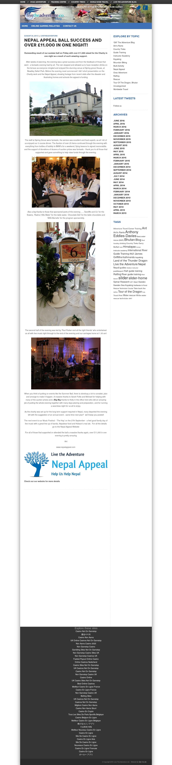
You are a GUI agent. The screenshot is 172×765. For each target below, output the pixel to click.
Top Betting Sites (91, 7)
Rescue (116, 79)
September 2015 (122, 142)
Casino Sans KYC (75, 7)
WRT (130, 298)
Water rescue (129, 295)
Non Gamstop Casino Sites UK (86, 652)
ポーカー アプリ (86, 754)
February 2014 (121, 191)
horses (138, 247)
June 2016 (119, 120)
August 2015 (120, 145)
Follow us (117, 105)
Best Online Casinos (86, 683)
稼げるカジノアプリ (86, 723)
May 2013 (118, 207)
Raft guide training (133, 270)
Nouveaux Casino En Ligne (86, 745)
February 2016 (121, 130)
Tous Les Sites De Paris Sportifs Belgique (86, 714)
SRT (131, 282)
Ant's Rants (118, 45)
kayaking (139, 257)
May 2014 (118, 182)
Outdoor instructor (132, 268)
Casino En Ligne (86, 733)
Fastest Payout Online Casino (86, 659)
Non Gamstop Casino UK (86, 674)
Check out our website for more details (42, 481)
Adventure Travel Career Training (127, 228)
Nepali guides (119, 267)
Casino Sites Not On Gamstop (86, 665)
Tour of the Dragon (130, 291)
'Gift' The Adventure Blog (124, 42)
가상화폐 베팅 (86, 726)
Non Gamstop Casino (86, 646)
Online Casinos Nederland (86, 662)
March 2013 (119, 213)
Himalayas (129, 246)
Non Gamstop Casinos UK (86, 655)
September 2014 (122, 170)
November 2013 (122, 201)
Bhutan (129, 239)
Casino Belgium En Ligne (86, 717)
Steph (136, 282)
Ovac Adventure (120, 72)
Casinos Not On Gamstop (31, 7)
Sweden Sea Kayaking (123, 285)
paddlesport (118, 271)
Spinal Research (121, 281)
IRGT (132, 253)
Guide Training (119, 52)
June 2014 (119, 179)
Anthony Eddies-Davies (125, 233)
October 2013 (121, 204)
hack (121, 247)
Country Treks (119, 49)
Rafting (116, 76)
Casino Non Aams (86, 637)
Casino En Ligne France (86, 689)
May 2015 (118, 151)
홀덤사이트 (86, 634)
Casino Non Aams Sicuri (86, 708)
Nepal (142, 264)
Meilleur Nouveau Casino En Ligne (86, 729)
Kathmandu (129, 257)
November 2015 (122, 139)
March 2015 (119, 157)
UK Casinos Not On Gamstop (86, 668)
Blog (138, 240)
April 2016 (119, 123)
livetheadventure (49, 36)
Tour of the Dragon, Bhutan (125, 82)
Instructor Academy (121, 55)
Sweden (142, 281)
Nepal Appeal (119, 69)
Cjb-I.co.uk (142, 762)
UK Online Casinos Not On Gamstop (86, 640)
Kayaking (117, 59)
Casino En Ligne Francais (86, 748)
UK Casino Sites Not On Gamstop (86, 680)
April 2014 (119, 185)
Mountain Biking (120, 62)
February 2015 (121, 160)
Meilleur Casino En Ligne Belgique (86, 720)
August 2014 (120, 173)
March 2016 (119, 127)
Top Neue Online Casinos (111, 7)
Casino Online (86, 677)
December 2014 (121, 167)
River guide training (131, 274)
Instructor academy (120, 250)
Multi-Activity (118, 65)
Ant (144, 228)
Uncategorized (119, 86)
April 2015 (119, 154)
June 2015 (119, 148)
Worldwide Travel (120, 89)
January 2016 (121, 133)
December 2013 (121, 197)
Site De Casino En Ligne (86, 736)
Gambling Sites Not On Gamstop (86, 649)
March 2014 (119, 188)
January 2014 (121, 194)
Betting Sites (86, 696)
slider (123, 277)
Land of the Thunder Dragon (130, 260)
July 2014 (118, 176)
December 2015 (121, 136)
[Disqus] (66, 522)
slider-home (138, 277)
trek (144, 292)
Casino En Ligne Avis (86, 739)
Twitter (138, 7)
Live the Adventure (125, 264)
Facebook (145, 7)
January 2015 (121, 164)
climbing (123, 243)
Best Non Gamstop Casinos (55, 7)
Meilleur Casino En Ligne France (86, 686)
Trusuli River (118, 295)
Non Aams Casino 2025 (86, 643)
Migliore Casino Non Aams (86, 705)
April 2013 (119, 210)
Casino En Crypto (86, 711)
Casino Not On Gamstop (86, 631)
